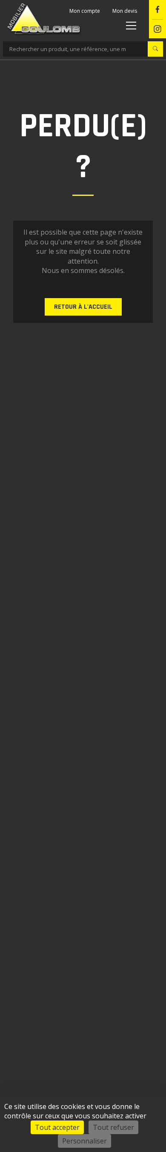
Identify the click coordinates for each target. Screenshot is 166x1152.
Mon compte (84, 10)
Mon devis (124, 10)
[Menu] (129, 25)
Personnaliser (84, 1141)
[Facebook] (157, 9)
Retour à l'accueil (83, 306)
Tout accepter (57, 1127)
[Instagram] (157, 29)
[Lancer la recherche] (155, 49)
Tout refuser (113, 1127)
